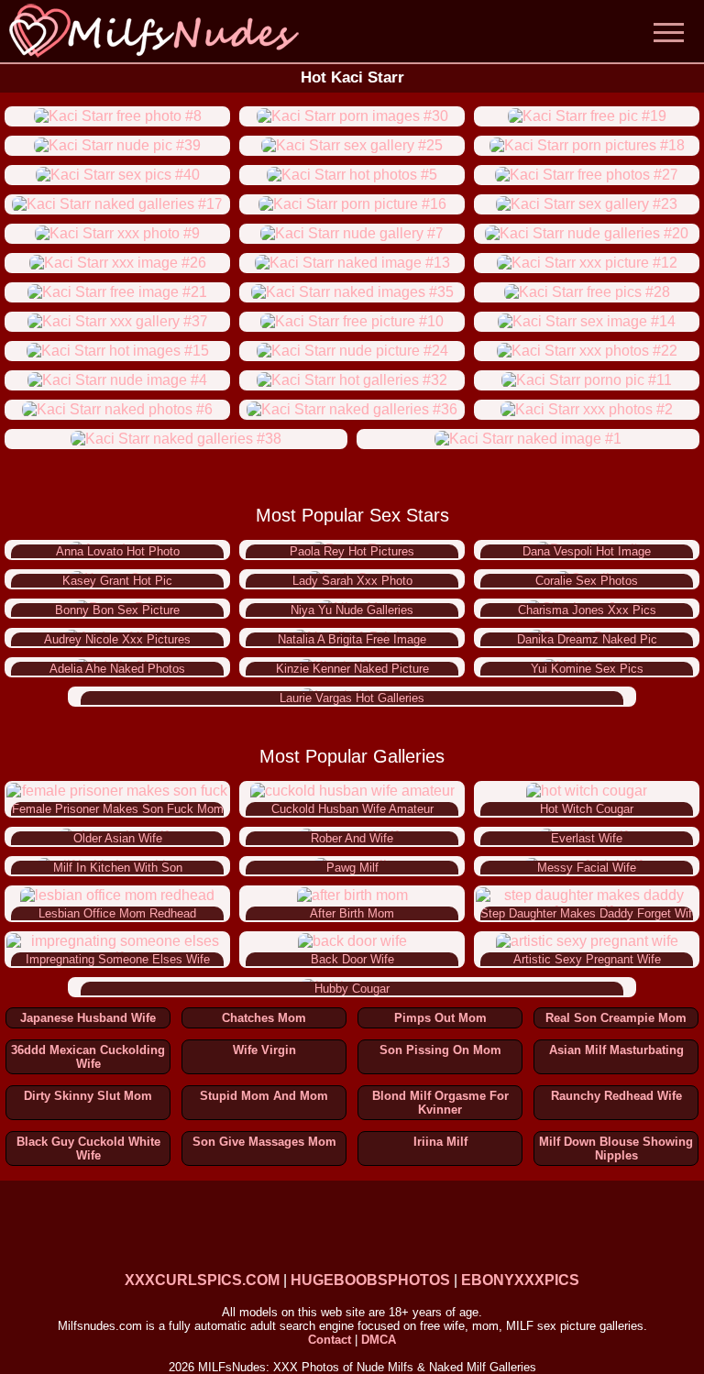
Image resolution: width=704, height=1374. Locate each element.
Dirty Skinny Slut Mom (88, 1096)
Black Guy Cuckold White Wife (88, 1148)
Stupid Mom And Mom (264, 1096)
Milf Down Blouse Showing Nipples (616, 1148)
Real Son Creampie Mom (616, 1018)
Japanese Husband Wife (88, 1018)
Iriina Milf (440, 1142)
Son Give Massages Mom (264, 1142)
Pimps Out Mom (440, 1018)
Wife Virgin (264, 1050)
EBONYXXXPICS (520, 1280)
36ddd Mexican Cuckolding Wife (88, 1057)
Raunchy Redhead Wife (616, 1096)
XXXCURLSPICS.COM (202, 1280)
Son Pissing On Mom (440, 1050)
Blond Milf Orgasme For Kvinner (440, 1102)
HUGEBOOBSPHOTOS (370, 1280)
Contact (329, 1340)
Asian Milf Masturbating (616, 1050)
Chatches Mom (264, 1018)
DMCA (378, 1340)
